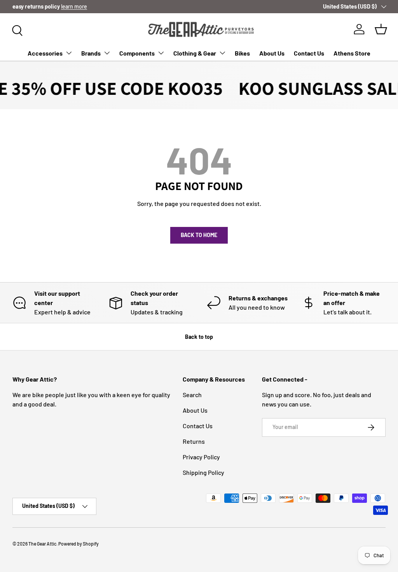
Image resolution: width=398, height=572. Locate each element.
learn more (74, 6)
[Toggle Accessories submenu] (68, 53)
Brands (91, 53)
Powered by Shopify (78, 543)
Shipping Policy (203, 472)
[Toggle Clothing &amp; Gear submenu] (222, 53)
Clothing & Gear (194, 53)
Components (137, 53)
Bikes (242, 53)
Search (192, 394)
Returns (194, 441)
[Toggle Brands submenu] (107, 53)
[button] (380, 29)
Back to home (199, 235)
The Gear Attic (42, 543)
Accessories (45, 53)
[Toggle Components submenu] (161, 53)
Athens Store (351, 53)
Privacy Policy (201, 456)
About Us (272, 53)
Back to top (199, 336)
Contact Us (309, 53)
